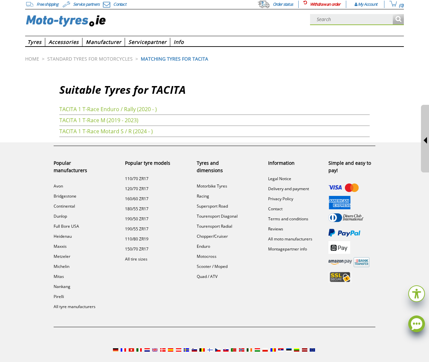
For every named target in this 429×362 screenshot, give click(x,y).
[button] (416, 293)
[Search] (398, 19)
